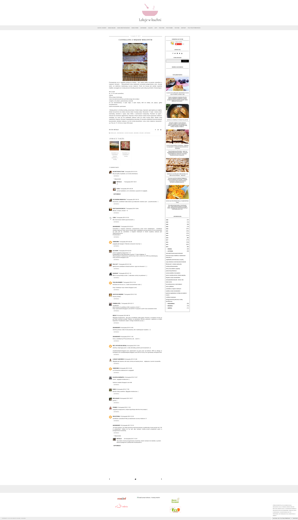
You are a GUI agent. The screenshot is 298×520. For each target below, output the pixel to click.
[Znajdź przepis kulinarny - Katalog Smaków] (148, 497)
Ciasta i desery (102, 27)
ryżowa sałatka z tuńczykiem (173, 273)
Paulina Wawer (117, 282)
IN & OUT (115, 264)
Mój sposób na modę (119, 345)
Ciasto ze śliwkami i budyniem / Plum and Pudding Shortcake (177, 93)
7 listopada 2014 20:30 (125, 241)
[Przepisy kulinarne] (175, 503)
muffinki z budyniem (171, 297)
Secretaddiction (118, 171)
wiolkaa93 (116, 398)
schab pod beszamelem (172, 266)
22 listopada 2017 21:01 (127, 425)
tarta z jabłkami (170, 286)
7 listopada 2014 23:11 (127, 303)
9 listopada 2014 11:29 (124, 407)
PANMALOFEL (117, 303)
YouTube (177, 27)
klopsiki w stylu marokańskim (173, 277)
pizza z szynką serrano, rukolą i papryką (175, 275)
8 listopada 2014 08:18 (123, 315)
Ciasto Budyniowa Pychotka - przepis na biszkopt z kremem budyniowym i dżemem (177, 147)
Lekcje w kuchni (17, 518)
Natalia (119, 181)
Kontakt (183, 27)
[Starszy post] (161, 479)
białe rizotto (169, 282)
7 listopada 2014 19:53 (122, 217)
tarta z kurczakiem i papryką (173, 268)
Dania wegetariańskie (123, 27)
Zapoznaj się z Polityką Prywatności (281, 518)
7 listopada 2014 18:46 (132, 208)
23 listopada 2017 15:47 (130, 438)
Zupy (156, 27)
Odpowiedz (117, 194)
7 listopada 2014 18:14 (130, 171)
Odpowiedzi (117, 179)
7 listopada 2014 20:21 (127, 226)
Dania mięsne (112, 27)
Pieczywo (161, 27)
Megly (115, 315)
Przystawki (169, 27)
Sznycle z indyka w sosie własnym (177, 120)
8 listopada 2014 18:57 (126, 398)
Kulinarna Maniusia (119, 199)
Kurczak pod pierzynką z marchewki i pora (177, 201)
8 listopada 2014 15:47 (131, 377)
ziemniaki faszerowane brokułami (174, 253)
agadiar (115, 273)
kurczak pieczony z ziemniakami (174, 284)
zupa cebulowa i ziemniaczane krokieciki (176, 261)
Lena (114, 217)
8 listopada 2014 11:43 (127, 336)
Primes (115, 407)
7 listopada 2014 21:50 (130, 294)
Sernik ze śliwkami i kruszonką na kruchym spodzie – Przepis (177, 174)
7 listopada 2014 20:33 (125, 250)
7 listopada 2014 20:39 (126, 188)
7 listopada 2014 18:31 (130, 181)
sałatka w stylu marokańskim (173, 291)
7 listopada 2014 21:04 (125, 264)
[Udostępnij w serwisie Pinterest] (161, 130)
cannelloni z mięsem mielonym (173, 288)
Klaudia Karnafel (118, 377)
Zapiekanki (143, 27)
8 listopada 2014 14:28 (130, 359)
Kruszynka (116, 416)
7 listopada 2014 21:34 (129, 282)
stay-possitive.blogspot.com (121, 257)
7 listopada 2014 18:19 (132, 199)
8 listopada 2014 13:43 (133, 345)
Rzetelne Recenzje (119, 208)
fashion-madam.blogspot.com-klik (122, 382)
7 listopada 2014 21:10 (124, 273)
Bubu (114, 389)
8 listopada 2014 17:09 (122, 389)
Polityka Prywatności (194, 27)
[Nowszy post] (109, 479)
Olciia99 (115, 250)
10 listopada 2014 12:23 (127, 416)
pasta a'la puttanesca (171, 270)
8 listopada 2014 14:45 (125, 368)
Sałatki (150, 27)
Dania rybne (135, 27)
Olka (118, 188)
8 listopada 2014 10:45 (127, 327)
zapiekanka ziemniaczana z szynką (174, 259)
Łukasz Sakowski (118, 359)
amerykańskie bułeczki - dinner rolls (174, 279)
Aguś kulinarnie (118, 294)
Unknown (116, 241)
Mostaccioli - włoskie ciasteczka (174, 264)
